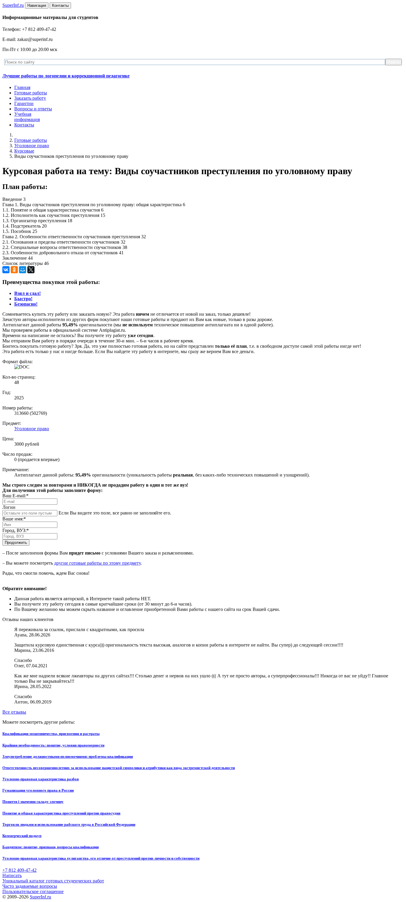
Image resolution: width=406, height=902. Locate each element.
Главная (22, 87)
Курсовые (24, 150)
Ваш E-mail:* (15, 495)
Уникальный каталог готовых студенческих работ (53, 880)
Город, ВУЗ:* (15, 530)
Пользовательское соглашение (33, 891)
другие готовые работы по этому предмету (97, 563)
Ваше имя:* (14, 518)
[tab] (27, 293)
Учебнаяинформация (27, 117)
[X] (30, 269)
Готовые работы (30, 92)
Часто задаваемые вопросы (29, 886)
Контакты (24, 124)
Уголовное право (31, 145)
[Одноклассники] (14, 269)
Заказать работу (30, 98)
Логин (8, 507)
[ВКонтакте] (6, 269)
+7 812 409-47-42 (19, 870)
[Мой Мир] (22, 269)
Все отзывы (14, 711)
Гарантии (24, 103)
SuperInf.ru (40, 896)
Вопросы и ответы (33, 108)
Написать (12, 875)
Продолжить (16, 542)
